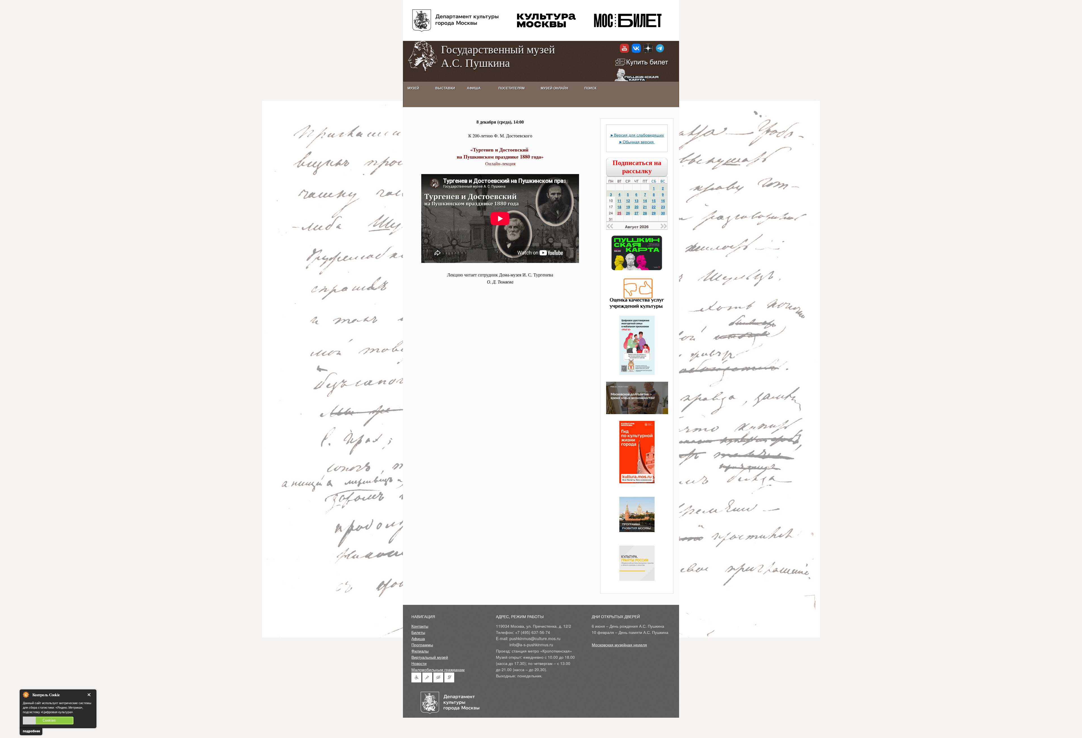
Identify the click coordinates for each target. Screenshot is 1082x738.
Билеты (418, 632)
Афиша (418, 638)
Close (90, 695)
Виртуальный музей (429, 657)
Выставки (445, 88)
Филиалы (420, 651)
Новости (419, 663)
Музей (413, 88)
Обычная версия (639, 141)
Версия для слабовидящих (639, 135)
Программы (422, 644)
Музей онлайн (554, 88)
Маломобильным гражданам (438, 669)
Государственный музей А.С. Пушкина (498, 55)
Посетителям (511, 88)
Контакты (419, 626)
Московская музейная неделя (619, 644)
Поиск (590, 88)
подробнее (31, 731)
